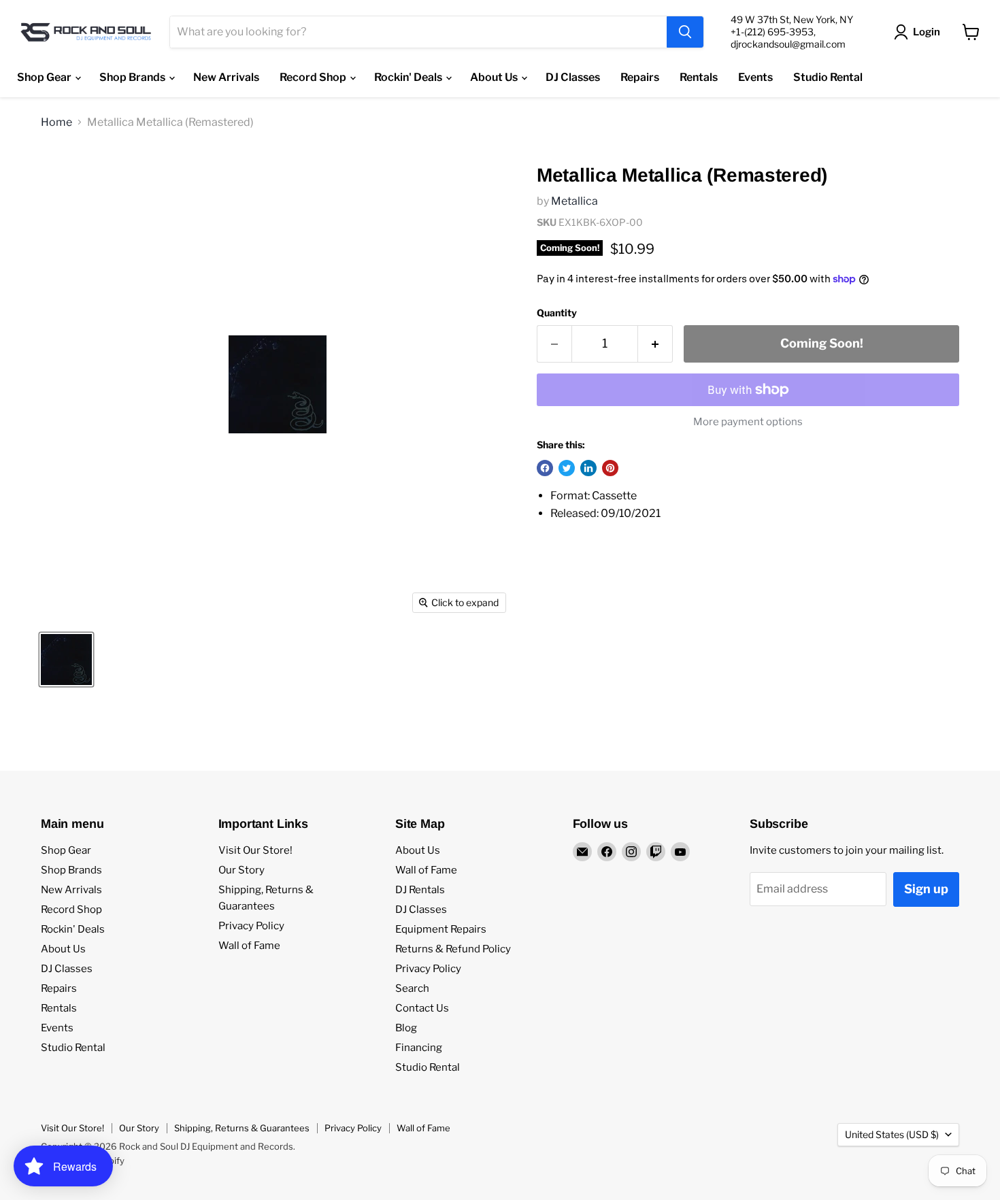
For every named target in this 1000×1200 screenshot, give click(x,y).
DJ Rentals (420, 890)
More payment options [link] (748, 422)
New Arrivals (226, 77)
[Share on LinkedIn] (588, 468)
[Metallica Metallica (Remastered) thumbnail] (66, 659)
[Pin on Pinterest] (610, 468)
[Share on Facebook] (545, 468)
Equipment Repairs (440, 929)
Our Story (241, 870)
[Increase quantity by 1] (655, 344)
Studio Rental (828, 77)
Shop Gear (45, 77)
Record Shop (314, 77)
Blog (406, 1028)
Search (412, 988)
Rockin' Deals (409, 77)
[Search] (685, 32)
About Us (495, 77)
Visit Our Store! (255, 850)
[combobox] (418, 32)
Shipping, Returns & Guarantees (242, 1127)
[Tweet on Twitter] (567, 468)
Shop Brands (133, 77)
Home (56, 122)
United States (892, 1134)
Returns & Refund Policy (453, 949)
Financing (418, 1047)
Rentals (699, 77)
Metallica (574, 201)
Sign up (926, 889)
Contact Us (422, 1008)
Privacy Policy (251, 926)
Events (755, 77)
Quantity (557, 312)
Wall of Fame (249, 945)
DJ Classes (573, 77)
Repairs (639, 77)
